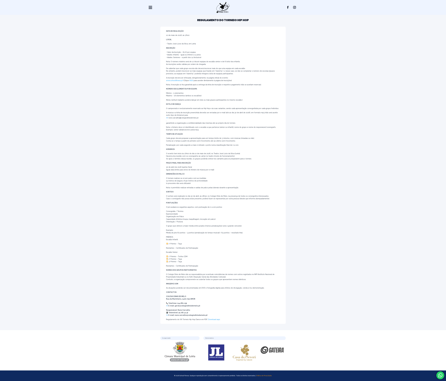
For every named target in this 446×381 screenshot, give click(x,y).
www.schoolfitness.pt (174, 80)
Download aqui (214, 319)
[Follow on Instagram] (294, 7)
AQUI (191, 80)
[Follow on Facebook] (288, 7)
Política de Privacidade (264, 375)
